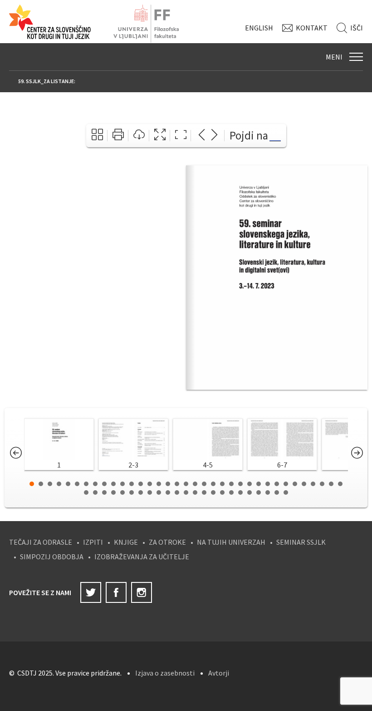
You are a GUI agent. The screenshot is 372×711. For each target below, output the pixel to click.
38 (104, 492)
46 (177, 492)
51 (222, 492)
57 (276, 492)
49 (204, 492)
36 (86, 492)
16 (168, 484)
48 (195, 492)
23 (231, 484)
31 (304, 484)
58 (286, 492)
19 (195, 484)
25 (249, 484)
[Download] (139, 136)
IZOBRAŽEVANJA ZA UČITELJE (141, 556)
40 (122, 492)
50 (213, 492)
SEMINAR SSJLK (301, 542)
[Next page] (214, 136)
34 (331, 484)
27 (267, 484)
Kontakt (312, 27)
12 (131, 484)
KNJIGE (126, 542)
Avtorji (218, 672)
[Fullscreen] (160, 136)
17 (177, 484)
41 (131, 492)
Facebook (116, 592)
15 (159, 484)
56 (267, 492)
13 (140, 484)
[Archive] (97, 136)
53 (240, 492)
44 (159, 492)
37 (95, 492)
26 (258, 484)
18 (186, 484)
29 (286, 484)
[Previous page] (201, 136)
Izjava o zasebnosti (165, 672)
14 (149, 484)
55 (258, 492)
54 (249, 492)
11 (122, 484)
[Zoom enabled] (180, 136)
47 (186, 492)
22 (222, 484)
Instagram (141, 592)
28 (276, 484)
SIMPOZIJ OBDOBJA (51, 556)
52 (231, 492)
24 (240, 484)
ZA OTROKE (167, 542)
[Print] (118, 136)
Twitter (90, 592)
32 (313, 484)
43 (149, 492)
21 (213, 484)
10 (113, 484)
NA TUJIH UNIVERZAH (231, 542)
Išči (356, 27)
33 (322, 484)
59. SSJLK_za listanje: (46, 81)
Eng (259, 27)
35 (340, 484)
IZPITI (93, 542)
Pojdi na (249, 135)
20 (204, 484)
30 (295, 484)
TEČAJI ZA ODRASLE (40, 542)
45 (168, 492)
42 (140, 492)
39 (113, 492)
